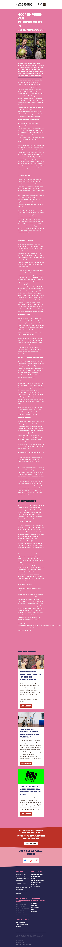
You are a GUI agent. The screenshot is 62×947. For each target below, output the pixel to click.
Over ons (34, 903)
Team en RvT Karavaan (23, 915)
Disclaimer (19, 940)
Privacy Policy (20, 942)
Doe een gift (20, 912)
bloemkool (36, 137)
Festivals (34, 884)
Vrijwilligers (35, 907)
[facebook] (25, 860)
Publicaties (34, 911)
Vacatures (34, 905)
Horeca (33, 878)
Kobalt (41, 936)
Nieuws (33, 909)
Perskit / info (20, 922)
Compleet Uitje (35, 886)
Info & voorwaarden (37, 874)
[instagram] (37, 860)
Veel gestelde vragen (37, 880)
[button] (40, 4)
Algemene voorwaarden (23, 944)
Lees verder (26, 706)
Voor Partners (21, 906)
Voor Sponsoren (21, 904)
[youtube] (31, 860)
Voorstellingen (36, 882)
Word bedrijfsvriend (22, 908)
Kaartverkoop (35, 876)
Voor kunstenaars (22, 924)
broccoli (27, 137)
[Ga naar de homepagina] (24, 4)
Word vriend (20, 910)
